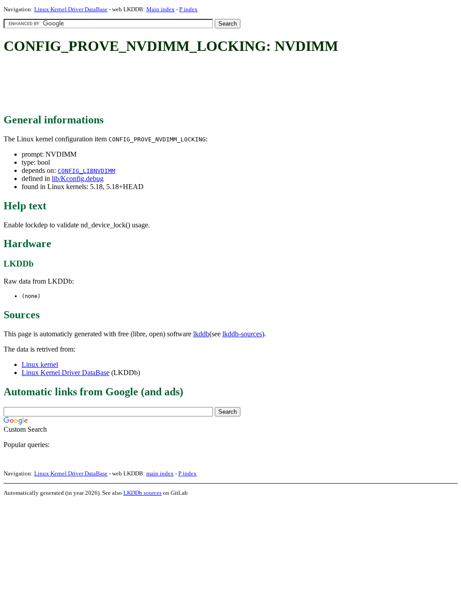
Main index (160, 9)
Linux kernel (40, 364)
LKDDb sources (142, 492)
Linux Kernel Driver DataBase (71, 9)
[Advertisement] (167, 84)
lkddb (201, 334)
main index (160, 473)
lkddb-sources (242, 334)
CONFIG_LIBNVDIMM (86, 170)
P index (188, 9)
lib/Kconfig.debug (78, 178)
